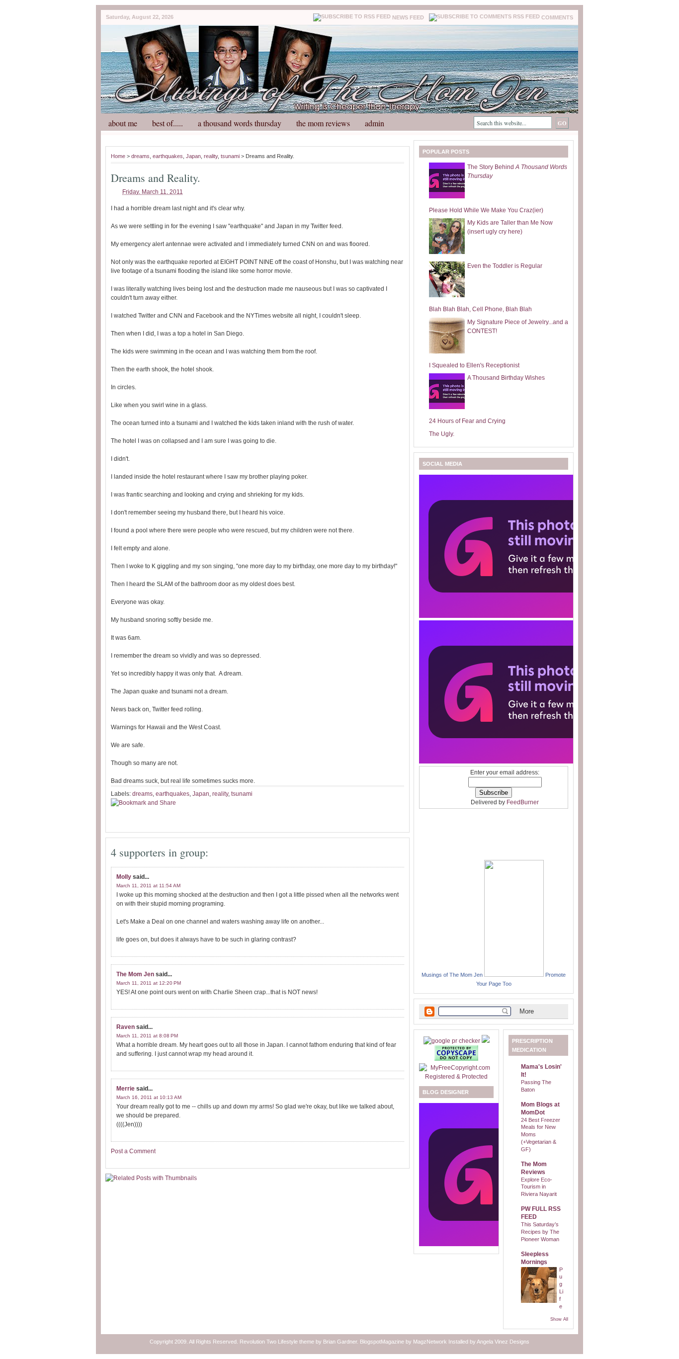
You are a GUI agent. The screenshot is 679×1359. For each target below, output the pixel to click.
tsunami (230, 156)
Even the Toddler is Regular (504, 265)
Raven (125, 1026)
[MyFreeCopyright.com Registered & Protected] (456, 1076)
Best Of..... (167, 123)
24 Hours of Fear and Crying (467, 421)
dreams (140, 156)
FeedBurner (523, 802)
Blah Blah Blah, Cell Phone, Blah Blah (480, 309)
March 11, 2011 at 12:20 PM (148, 983)
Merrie (125, 1088)
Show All (559, 1319)
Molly (123, 876)
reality (211, 156)
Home (118, 156)
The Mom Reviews (323, 123)
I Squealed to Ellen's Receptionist (474, 365)
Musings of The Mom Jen (452, 975)
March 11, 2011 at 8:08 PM (147, 1035)
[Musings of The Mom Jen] (514, 974)
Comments (557, 17)
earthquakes (168, 156)
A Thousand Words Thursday (239, 123)
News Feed (408, 17)
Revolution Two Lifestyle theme (277, 1342)
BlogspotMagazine (382, 1342)
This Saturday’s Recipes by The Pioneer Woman (540, 1231)
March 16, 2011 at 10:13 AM (148, 1097)
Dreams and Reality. (155, 177)
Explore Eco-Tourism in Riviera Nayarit (539, 1187)
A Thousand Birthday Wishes (506, 377)
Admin (374, 123)
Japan (193, 156)
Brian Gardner (340, 1342)
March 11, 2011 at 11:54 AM (148, 885)
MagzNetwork (430, 1342)
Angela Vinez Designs (503, 1342)
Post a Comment (133, 1151)
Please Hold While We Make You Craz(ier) (486, 210)
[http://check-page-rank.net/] (453, 1040)
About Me (122, 123)
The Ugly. (441, 433)
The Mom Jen (135, 974)
